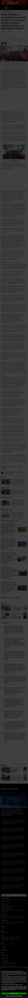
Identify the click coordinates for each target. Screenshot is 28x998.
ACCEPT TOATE (14, 993)
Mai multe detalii (6, 975)
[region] (14, 982)
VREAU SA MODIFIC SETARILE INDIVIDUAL (14, 996)
